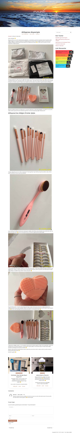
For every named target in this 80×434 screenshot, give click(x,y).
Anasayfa (10, 1)
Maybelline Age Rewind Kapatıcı (61, 37)
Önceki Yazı (11, 427)
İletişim (63, 1)
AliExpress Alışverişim (60, 45)
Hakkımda (58, 1)
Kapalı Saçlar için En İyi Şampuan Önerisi (63, 42)
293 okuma (71, 52)
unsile (33, 34)
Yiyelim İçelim (52, 1)
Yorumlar (37, 34)
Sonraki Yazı (49, 427)
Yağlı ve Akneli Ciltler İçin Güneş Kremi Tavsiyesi (61, 52)
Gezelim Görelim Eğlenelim (25, 1)
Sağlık (46, 1)
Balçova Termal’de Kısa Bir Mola (61, 62)
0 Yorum (23, 386)
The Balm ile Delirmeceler (60, 43)
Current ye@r (11, 422)
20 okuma (68, 66)
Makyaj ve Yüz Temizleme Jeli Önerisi (61, 58)
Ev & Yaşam (16, 1)
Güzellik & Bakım (40, 1)
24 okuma (70, 56)
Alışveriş (33, 1)
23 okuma (68, 62)
